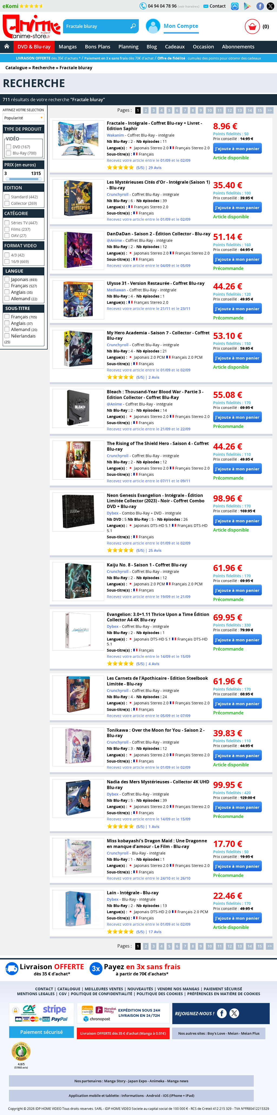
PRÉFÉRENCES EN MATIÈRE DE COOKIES (223, 993)
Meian (233, 1033)
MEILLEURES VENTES (104, 988)
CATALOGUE (68, 988)
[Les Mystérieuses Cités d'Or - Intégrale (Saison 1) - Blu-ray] (78, 199)
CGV (63, 993)
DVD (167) (21, 146)
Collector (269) (24, 203)
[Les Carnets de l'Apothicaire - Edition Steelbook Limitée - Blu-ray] (78, 695)
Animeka (157, 1080)
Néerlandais (20, 338)
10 (209, 110)
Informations (132, 1095)
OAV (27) (18, 235)
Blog (152, 46)
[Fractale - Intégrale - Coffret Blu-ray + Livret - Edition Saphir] (78, 140)
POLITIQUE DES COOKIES (160, 993)
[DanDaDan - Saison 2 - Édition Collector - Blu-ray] (78, 250)
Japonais (24, 279)
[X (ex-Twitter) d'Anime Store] (234, 1013)
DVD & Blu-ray (34, 46)
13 (240, 110)
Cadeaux (175, 46)
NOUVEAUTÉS (140, 988)
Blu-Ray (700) (24, 153)
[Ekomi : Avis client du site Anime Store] (21, 1059)
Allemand (24, 299)
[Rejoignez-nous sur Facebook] (260, 6)
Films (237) (20, 229)
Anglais (22, 292)
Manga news (177, 1080)
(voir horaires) (188, 6)
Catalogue (16, 68)
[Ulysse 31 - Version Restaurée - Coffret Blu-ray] (78, 300)
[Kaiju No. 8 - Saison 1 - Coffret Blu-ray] (78, 581)
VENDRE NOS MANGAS (178, 988)
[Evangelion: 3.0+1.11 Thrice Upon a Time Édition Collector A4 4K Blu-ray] (78, 631)
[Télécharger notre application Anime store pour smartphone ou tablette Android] (247, 6)
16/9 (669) (20, 261)
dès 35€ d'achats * (48, 58)
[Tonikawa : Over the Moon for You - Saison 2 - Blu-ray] (78, 747)
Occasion (203, 46)
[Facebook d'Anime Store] (222, 1013)
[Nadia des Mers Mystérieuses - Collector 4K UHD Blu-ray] (78, 798)
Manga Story (115, 1080)
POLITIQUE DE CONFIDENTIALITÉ (101, 993)
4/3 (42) (17, 255)
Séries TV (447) (24, 222)
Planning (128, 46)
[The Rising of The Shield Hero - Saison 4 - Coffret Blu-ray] (78, 460)
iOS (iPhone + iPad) (178, 1095)
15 (260, 110)
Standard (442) (24, 196)
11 (219, 110)
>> (270, 110)
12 (229, 110)
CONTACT (44, 988)
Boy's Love (216, 1033)
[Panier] (252, 26)
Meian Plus (250, 1033)
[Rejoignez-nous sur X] (270, 6)
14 (250, 110)
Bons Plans (97, 46)
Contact (218, 6)
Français (24, 286)
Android (153, 1095)
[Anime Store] (31, 26)
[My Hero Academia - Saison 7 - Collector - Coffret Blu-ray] (78, 349)
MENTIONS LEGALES (36, 993)
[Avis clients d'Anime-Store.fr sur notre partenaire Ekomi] (23, 6)
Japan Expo (137, 1080)
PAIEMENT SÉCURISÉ (223, 988)
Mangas (68, 46)
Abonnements (238, 46)
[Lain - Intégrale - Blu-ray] (78, 909)
